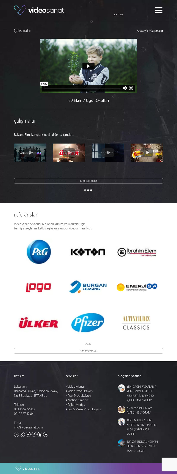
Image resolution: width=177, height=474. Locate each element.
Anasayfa (142, 30)
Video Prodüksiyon (80, 391)
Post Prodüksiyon (79, 396)
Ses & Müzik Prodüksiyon (84, 409)
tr (121, 15)
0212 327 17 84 (24, 414)
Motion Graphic (77, 400)
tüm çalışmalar (88, 180)
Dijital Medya (76, 405)
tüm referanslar (88, 350)
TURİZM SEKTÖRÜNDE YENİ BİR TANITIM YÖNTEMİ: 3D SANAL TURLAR (142, 446)
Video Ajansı (75, 387)
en (115, 15)
